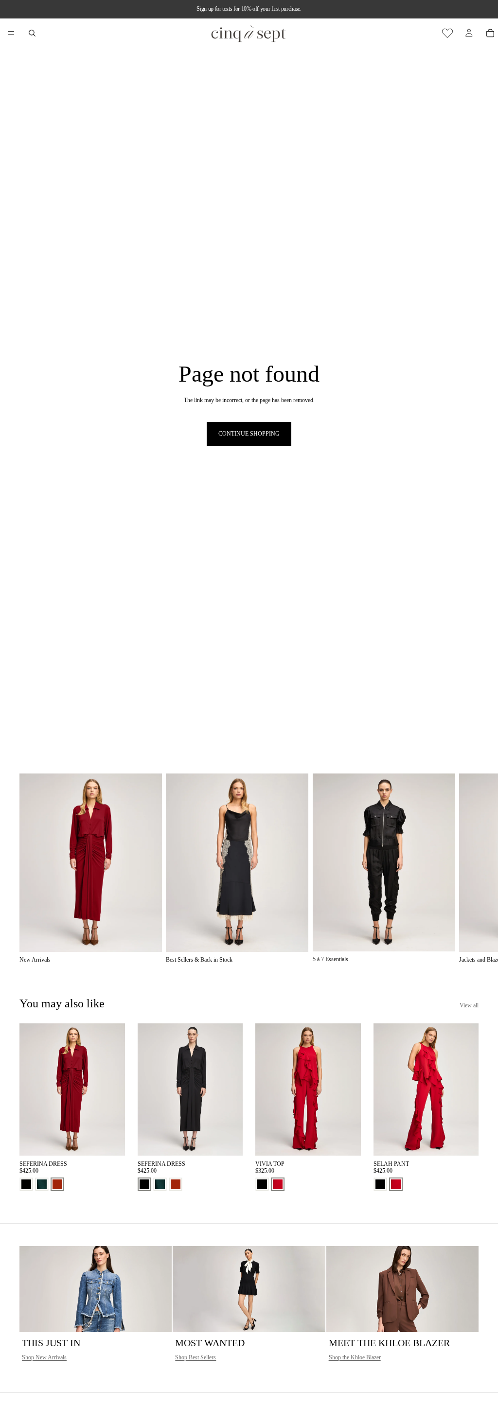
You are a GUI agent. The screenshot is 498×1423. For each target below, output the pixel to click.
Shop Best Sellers (195, 1357)
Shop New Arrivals (44, 1357)
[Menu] (11, 33)
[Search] (32, 33)
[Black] (26, 1184)
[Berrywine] (57, 1184)
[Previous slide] (30, 1089)
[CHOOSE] (110, 1140)
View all (469, 1005)
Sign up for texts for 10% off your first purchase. (248, 8)
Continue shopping (249, 433)
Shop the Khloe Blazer (355, 1357)
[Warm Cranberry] (278, 1184)
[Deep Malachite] (42, 1184)
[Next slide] (468, 868)
